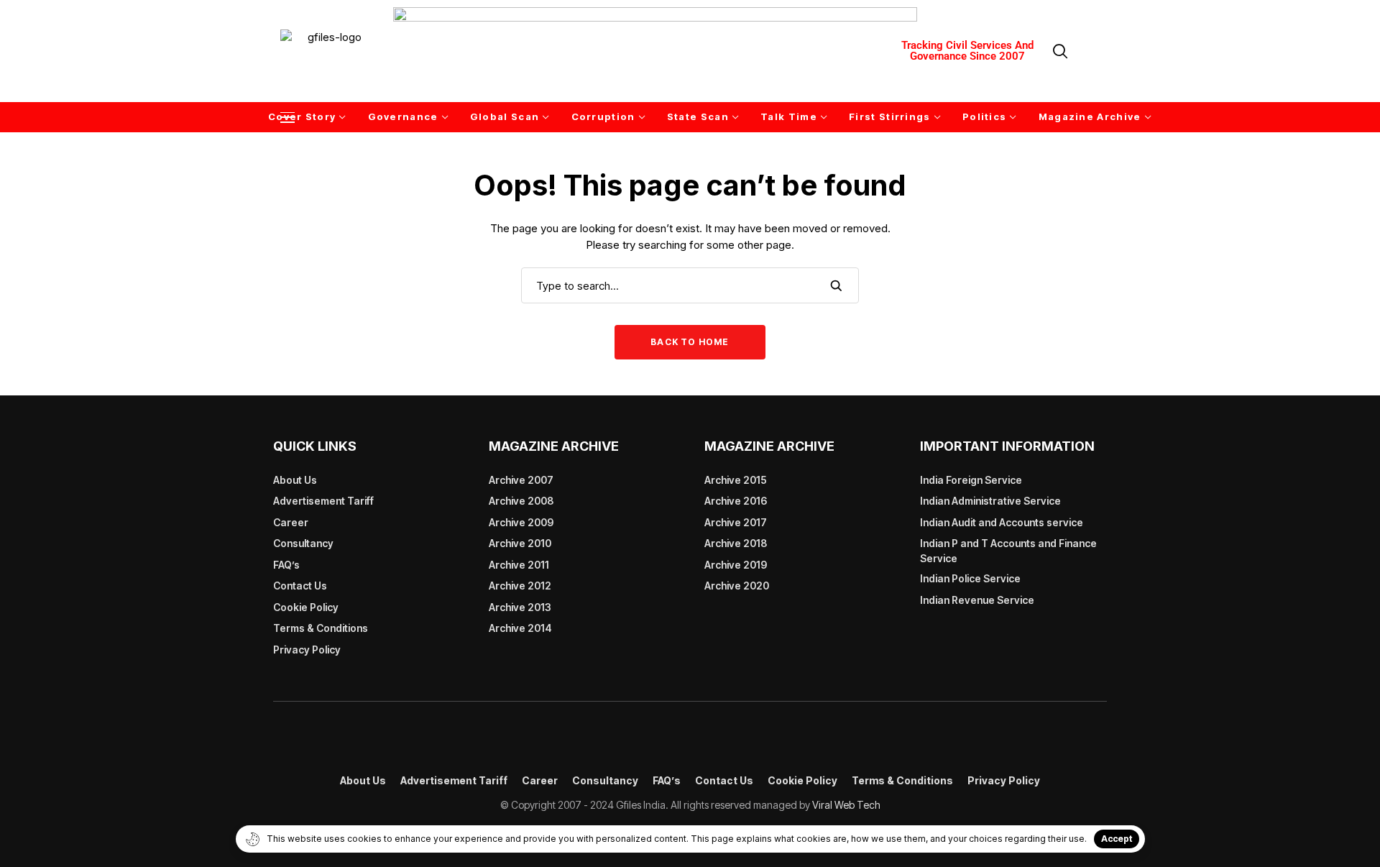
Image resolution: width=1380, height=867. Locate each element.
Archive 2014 (520, 628)
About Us (295, 480)
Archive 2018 (735, 543)
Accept (1116, 838)
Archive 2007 (521, 480)
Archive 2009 (521, 522)
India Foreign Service (971, 480)
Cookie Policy (306, 607)
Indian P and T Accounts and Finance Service (1008, 550)
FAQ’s (286, 565)
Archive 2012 (520, 585)
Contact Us (300, 585)
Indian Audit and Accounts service (1001, 522)
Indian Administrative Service (990, 501)
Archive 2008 (521, 501)
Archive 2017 (735, 522)
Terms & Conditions (320, 628)
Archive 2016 (735, 501)
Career (290, 522)
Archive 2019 (735, 565)
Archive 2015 (735, 480)
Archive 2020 (736, 585)
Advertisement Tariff (323, 501)
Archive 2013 (520, 607)
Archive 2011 (519, 565)
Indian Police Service (970, 578)
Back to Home (689, 341)
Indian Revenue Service (977, 600)
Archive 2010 (520, 543)
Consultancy (303, 543)
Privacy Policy (307, 649)
